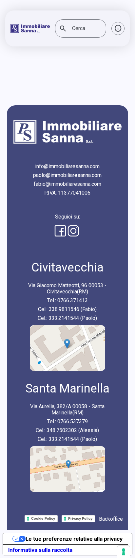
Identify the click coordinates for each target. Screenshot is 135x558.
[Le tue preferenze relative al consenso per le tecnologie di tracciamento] (123, 552)
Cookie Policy (43, 518)
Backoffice (111, 519)
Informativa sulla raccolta (40, 550)
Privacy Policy (80, 518)
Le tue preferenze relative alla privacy (74, 538)
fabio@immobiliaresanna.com (67, 184)
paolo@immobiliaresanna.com (67, 175)
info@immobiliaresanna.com (67, 166)
